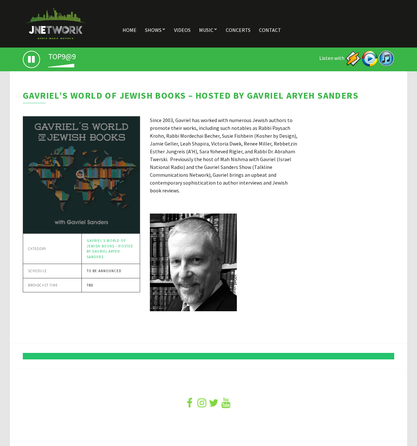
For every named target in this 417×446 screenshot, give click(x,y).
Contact (270, 30)
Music (206, 30)
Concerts (238, 30)
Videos (182, 30)
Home (129, 30)
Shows (153, 30)
